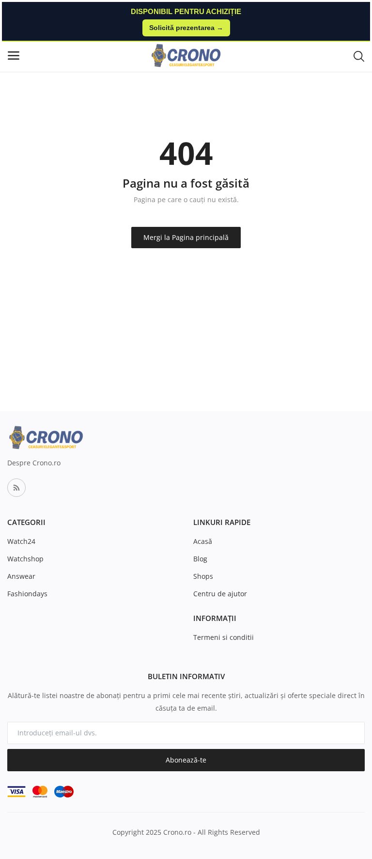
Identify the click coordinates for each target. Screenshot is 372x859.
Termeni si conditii (223, 637)
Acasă (202, 541)
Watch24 (21, 541)
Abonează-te (186, 759)
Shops (203, 576)
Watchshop (25, 558)
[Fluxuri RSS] (16, 487)
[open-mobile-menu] (13, 55)
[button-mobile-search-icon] (359, 55)
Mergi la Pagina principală (186, 237)
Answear (21, 576)
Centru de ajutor (220, 593)
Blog (200, 558)
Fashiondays (27, 593)
